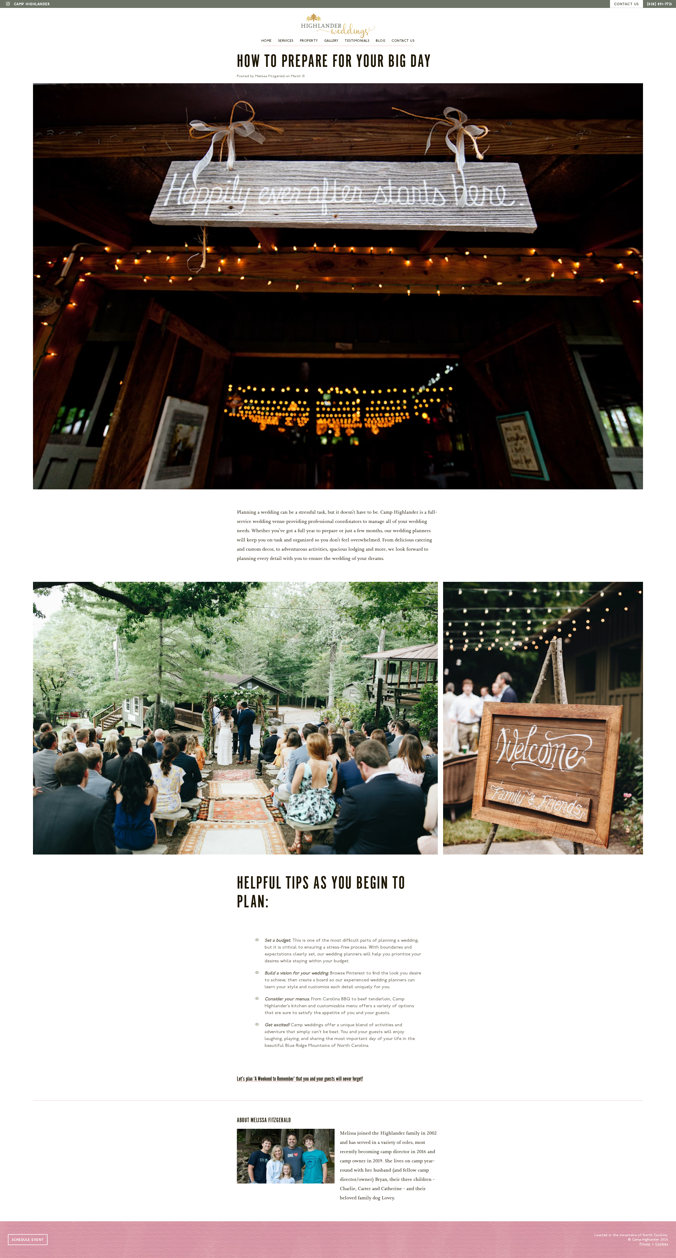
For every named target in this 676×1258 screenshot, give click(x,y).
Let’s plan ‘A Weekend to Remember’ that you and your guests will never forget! (300, 1078)
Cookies (661, 1244)
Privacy (645, 1244)
